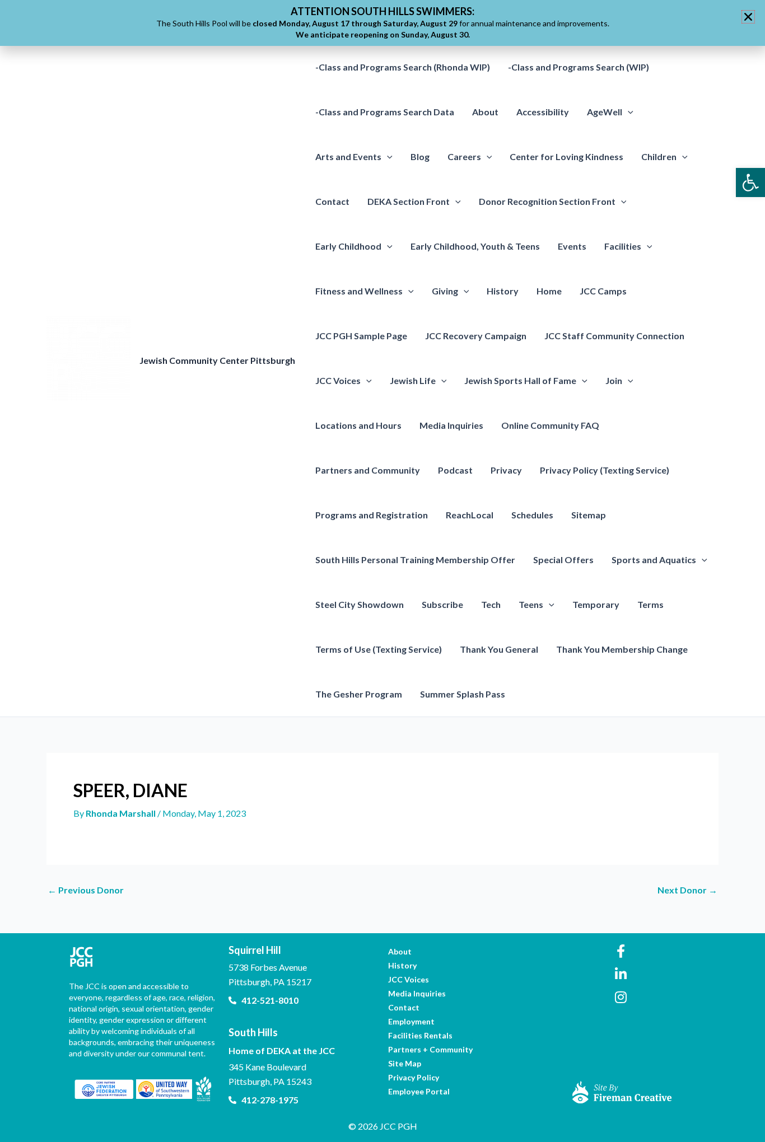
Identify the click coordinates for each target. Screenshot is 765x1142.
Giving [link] (445, 291)
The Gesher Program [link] (358, 694)
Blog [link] (420, 156)
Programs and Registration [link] (371, 514)
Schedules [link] (532, 514)
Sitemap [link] (588, 514)
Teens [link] (531, 604)
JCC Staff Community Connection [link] (614, 335)
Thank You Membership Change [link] (622, 649)
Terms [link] (650, 604)
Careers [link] (464, 156)
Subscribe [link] (442, 604)
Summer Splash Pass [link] (462, 694)
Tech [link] (491, 604)
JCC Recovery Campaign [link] (475, 335)
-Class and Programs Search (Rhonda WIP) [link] (402, 67)
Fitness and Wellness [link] (359, 291)
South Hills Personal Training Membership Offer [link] (415, 559)
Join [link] (613, 380)
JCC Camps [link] (603, 291)
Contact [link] (332, 201)
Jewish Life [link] (413, 380)
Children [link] (659, 156)
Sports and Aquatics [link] (654, 559)
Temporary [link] (595, 604)
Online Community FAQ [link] (550, 425)
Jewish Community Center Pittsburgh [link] (217, 360)
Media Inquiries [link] (451, 425)
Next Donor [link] (687, 890)
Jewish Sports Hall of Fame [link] (520, 380)
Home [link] (549, 291)
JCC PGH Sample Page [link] (361, 335)
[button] (627, 112)
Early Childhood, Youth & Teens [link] (475, 246)
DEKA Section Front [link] (408, 201)
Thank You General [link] (499, 649)
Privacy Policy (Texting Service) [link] (604, 470)
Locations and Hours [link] (358, 425)
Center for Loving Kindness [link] (566, 156)
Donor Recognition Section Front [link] (547, 201)
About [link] (485, 111)
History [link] (503, 291)
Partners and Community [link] (367, 470)
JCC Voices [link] (338, 380)
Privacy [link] (506, 470)
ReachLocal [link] (469, 514)
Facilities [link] (622, 246)
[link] (750, 182)
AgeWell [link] (604, 111)
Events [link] (572, 246)
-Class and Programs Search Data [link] (384, 111)
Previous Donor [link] (86, 890)
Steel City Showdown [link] (359, 604)
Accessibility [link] (542, 111)
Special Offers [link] (563, 559)
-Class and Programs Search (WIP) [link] (578, 67)
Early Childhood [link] (348, 246)
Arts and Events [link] (348, 156)
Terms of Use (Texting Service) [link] (378, 649)
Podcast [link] (455, 470)
